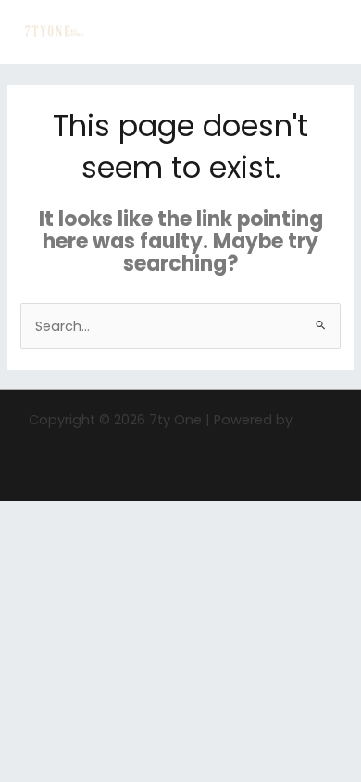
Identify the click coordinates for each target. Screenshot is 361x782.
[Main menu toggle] (323, 32)
